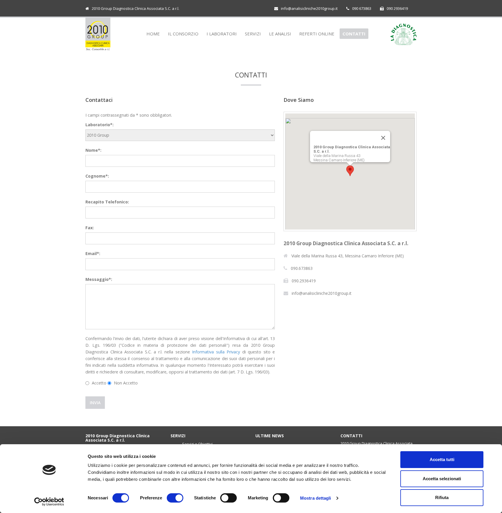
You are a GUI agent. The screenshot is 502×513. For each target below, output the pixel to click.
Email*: (92, 253)
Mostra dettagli (315, 498)
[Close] (383, 138)
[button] (350, 170)
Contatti (354, 34)
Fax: (89, 227)
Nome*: (93, 150)
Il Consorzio (183, 34)
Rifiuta (442, 497)
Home (153, 34)
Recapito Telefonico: (107, 202)
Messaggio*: (98, 279)
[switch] (175, 498)
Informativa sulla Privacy (216, 352)
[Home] (97, 34)
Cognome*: (97, 176)
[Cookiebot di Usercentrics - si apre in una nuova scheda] (49, 501)
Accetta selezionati (442, 478)
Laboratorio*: (99, 124)
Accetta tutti (442, 459)
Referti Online (316, 34)
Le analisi (280, 34)
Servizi (253, 34)
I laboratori (222, 34)
